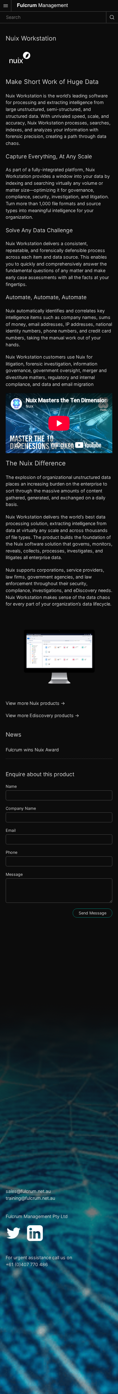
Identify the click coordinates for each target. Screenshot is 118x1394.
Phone (11, 852)
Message (14, 874)
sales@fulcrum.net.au (28, 1191)
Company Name (21, 808)
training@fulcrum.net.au (30, 1198)
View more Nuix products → (35, 703)
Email (11, 830)
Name (11, 786)
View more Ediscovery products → (42, 715)
